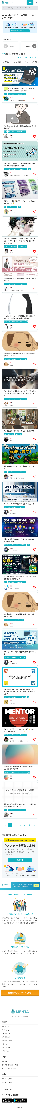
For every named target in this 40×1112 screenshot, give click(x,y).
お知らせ (4, 1044)
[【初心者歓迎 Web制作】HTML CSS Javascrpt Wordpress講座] (20, 535)
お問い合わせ (6, 1051)
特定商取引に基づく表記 (10, 1065)
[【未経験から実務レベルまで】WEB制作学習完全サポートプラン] (20, 349)
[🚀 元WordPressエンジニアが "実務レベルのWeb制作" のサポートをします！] (20, 84)
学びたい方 (5, 1030)
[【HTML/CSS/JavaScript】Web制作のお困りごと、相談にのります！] (20, 763)
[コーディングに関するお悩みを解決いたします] (20, 499)
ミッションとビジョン (9, 1047)
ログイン (22, 2)
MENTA (21, 1107)
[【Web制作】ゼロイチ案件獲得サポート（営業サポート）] (20, 274)
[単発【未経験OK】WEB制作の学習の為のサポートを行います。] (20, 610)
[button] (34, 46)
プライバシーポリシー (9, 1068)
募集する (20, 860)
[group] (10, 46)
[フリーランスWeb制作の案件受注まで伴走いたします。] (20, 648)
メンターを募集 (7, 1082)
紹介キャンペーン (7, 1040)
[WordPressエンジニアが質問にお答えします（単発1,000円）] (20, 122)
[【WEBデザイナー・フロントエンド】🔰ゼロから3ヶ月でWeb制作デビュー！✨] (20, 725)
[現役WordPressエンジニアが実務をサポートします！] (20, 462)
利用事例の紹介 (7, 1037)
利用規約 (4, 1061)
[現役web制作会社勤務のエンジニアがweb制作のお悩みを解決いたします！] (20, 800)
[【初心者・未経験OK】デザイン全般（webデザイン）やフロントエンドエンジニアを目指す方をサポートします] (20, 236)
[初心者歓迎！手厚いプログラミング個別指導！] (20, 426)
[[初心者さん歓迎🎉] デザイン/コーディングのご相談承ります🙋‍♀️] (20, 197)
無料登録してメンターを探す (20, 993)
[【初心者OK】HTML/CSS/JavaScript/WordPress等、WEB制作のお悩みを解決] (20, 159)
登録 (30, 2)
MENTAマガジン (7, 1089)
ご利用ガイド (6, 1033)
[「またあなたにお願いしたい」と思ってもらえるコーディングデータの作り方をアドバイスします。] (20, 388)
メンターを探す (7, 1079)
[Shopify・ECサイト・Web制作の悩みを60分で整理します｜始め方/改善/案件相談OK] (20, 312)
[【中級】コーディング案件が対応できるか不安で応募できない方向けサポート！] (20, 573)
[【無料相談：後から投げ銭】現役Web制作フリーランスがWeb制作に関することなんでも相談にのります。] (20, 686)
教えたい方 (5, 1026)
